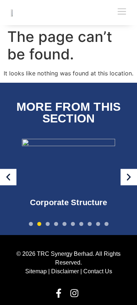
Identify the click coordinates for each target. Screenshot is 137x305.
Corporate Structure (68, 202)
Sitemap (36, 271)
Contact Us (97, 271)
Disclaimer (65, 271)
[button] (8, 177)
